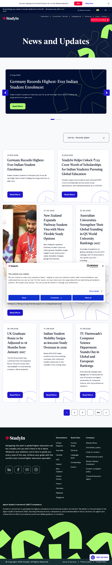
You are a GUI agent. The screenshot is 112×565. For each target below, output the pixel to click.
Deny (24, 298)
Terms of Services (69, 562)
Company (104, 16)
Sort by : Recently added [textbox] (78, 138)
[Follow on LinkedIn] (9, 469)
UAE (57, 459)
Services (65, 16)
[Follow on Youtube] (27, 469)
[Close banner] (103, 266)
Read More (18, 106)
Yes (78, 3)
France (58, 483)
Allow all (88, 298)
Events (97, 16)
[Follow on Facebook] (18, 469)
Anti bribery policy (93, 447)
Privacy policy (86, 562)
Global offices (91, 443)
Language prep (76, 16)
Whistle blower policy (94, 457)
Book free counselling (98, 20)
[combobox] (86, 137)
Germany (59, 488)
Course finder (57, 16)
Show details (94, 291)
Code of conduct (93, 452)
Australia (59, 450)
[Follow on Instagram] (36, 469)
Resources (88, 16)
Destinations (45, 16)
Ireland (58, 464)
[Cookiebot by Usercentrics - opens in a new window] (88, 266)
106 (98, 412)
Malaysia (59, 493)
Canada (59, 455)
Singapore (60, 497)
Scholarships (76, 462)
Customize (55, 298)
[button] (52, 119)
